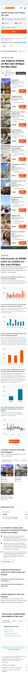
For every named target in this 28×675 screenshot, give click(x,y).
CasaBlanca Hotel (16, 96)
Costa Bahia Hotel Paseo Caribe (18, 165)
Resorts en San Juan (8, 629)
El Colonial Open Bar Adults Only (17, 198)
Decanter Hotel (15, 215)
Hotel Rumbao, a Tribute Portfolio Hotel (18, 112)
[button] (2, 8)
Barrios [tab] (14, 621)
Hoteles (13, 646)
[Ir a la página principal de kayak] (9, 8)
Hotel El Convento (16, 130)
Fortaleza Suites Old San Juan (18, 232)
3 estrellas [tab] (15, 460)
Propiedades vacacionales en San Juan (13, 636)
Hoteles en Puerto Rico (8, 648)
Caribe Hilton (15, 80)
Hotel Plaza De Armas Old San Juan (18, 181)
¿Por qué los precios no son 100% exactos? (11, 670)
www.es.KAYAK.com (6, 646)
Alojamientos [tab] (6, 621)
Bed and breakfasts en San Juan (11, 633)
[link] (14, 441)
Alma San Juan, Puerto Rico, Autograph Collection (17, 147)
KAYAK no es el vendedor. (8, 665)
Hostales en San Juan (9, 631)
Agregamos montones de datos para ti (12, 667)
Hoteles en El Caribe (20, 646)
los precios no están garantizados (13, 660)
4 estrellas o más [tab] (6, 460)
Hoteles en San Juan (19, 648)
